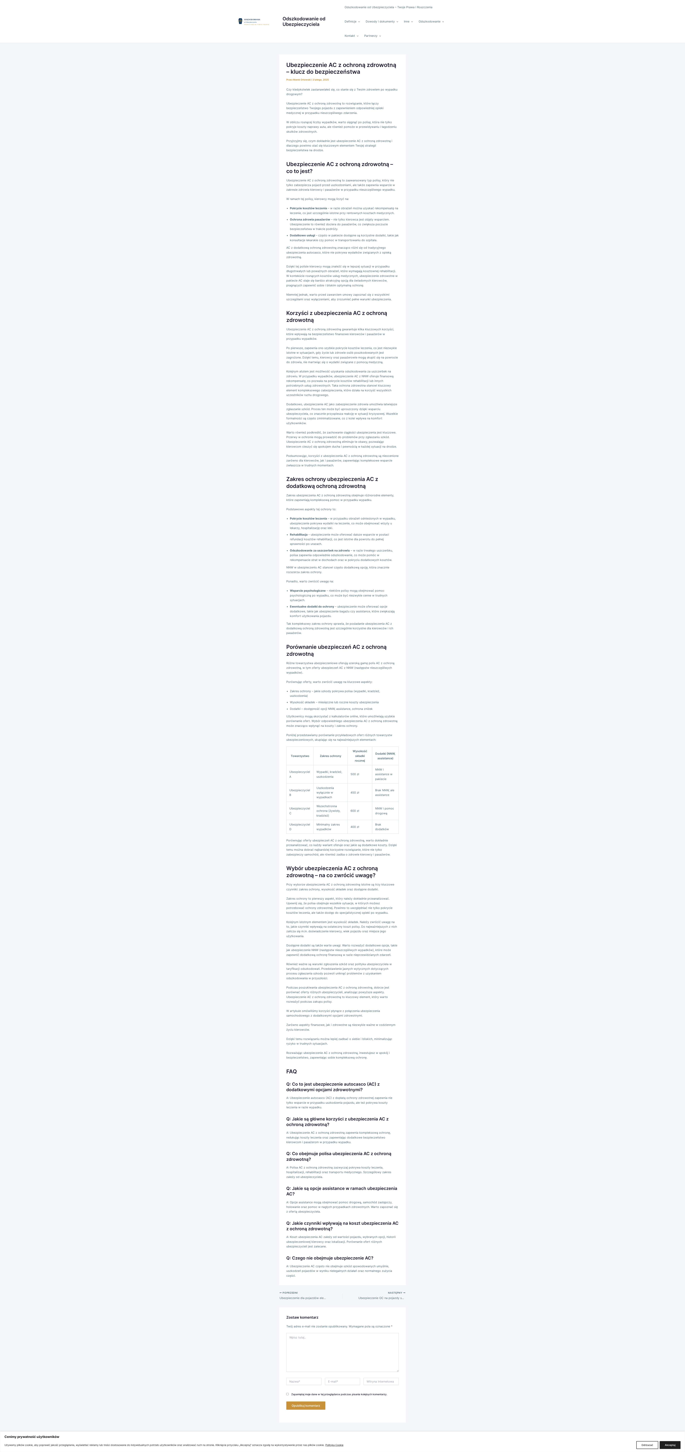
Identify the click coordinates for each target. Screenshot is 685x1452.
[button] (358, 21)
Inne (406, 21)
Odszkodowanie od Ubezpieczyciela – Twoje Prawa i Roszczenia (388, 7)
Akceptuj (670, 1444)
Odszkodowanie (429, 21)
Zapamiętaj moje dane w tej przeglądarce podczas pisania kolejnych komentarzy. (339, 1394)
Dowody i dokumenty (380, 21)
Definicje (350, 21)
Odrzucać (647, 1444)
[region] (342, 1441)
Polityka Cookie (334, 1444)
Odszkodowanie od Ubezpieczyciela (304, 21)
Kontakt (350, 35)
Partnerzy (370, 35)
